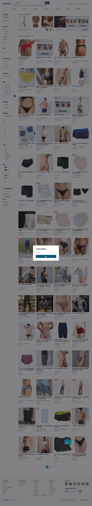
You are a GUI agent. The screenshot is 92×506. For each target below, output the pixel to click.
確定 (46, 256)
